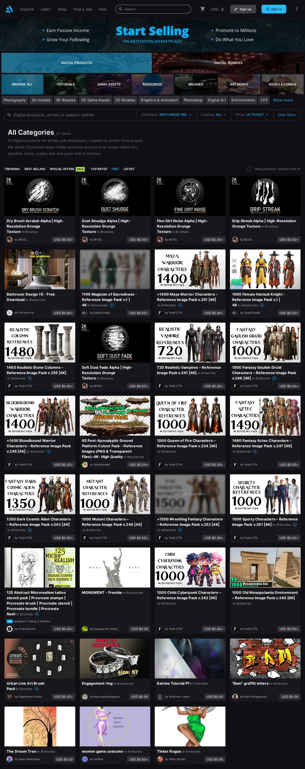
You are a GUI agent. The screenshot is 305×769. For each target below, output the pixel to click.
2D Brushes (125, 100)
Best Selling (35, 169)
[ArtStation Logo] (9, 9)
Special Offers (67, 169)
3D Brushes (65, 100)
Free (115, 169)
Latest (129, 169)
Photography (15, 100)
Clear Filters (287, 115)
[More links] (297, 9)
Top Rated (99, 169)
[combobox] (153, 9)
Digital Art (217, 100)
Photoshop (193, 100)
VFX (264, 100)
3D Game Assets (95, 100)
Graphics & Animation (159, 100)
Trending (12, 169)
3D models (40, 100)
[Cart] (202, 9)
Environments (243, 100)
